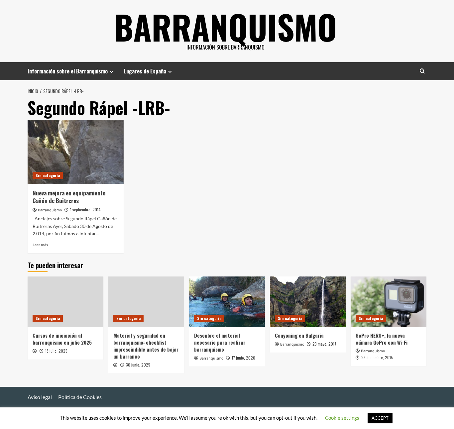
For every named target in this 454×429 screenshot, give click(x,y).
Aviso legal (40, 397)
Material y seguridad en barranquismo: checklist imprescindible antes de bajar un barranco (145, 346)
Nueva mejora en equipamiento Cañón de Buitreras (69, 197)
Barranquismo (225, 26)
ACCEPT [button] (380, 418)
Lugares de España (145, 71)
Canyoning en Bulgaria (299, 335)
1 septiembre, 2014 (85, 209)
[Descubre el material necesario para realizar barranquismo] (227, 301)
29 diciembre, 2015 (377, 357)
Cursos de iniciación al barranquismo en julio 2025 (62, 339)
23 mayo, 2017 (324, 344)
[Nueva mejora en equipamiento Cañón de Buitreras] (76, 152)
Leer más (40, 244)
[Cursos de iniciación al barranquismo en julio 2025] (65, 301)
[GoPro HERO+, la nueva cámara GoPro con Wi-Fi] (388, 301)
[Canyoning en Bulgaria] (308, 301)
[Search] (422, 71)
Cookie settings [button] (342, 418)
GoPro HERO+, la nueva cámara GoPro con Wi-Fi (381, 339)
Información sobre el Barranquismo (68, 71)
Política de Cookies (80, 397)
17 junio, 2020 (243, 358)
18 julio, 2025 (56, 351)
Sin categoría (48, 175)
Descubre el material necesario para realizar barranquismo (219, 342)
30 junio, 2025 (138, 365)
